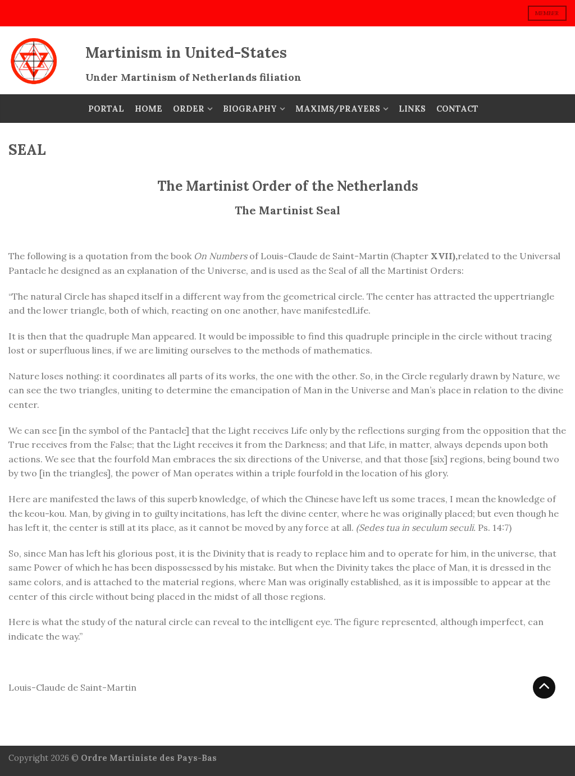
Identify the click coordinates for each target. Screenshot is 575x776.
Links (412, 109)
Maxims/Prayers (337, 109)
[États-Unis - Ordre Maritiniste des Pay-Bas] (41, 60)
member (547, 13)
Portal (106, 109)
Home (148, 109)
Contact (457, 109)
